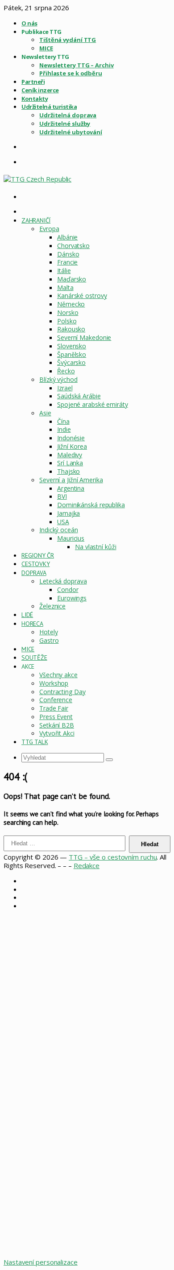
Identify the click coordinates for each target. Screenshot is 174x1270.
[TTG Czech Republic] (37, 178)
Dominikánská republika (91, 505)
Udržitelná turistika (49, 107)
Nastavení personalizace (41, 1262)
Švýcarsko (71, 362)
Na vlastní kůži (95, 546)
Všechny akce (58, 674)
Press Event (56, 716)
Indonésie (71, 438)
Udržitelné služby (64, 124)
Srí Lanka (70, 463)
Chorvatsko (73, 245)
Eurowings (72, 598)
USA (63, 521)
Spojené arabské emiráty (92, 404)
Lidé (27, 615)
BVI (62, 496)
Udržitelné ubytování (70, 132)
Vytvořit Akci (57, 733)
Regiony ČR (37, 555)
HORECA (32, 624)
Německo (71, 304)
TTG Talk (34, 742)
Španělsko (71, 354)
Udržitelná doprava (67, 115)
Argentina (70, 488)
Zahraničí (35, 220)
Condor (67, 589)
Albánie (67, 237)
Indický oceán (58, 529)
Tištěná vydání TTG (67, 40)
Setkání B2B (56, 725)
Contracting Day (62, 691)
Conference (55, 699)
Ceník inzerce (40, 90)
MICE (46, 48)
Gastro (48, 640)
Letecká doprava (63, 581)
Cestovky (35, 564)
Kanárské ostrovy (82, 295)
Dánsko (68, 254)
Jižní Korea (72, 446)
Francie (67, 262)
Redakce (86, 865)
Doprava (33, 573)
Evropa (49, 228)
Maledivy (69, 455)
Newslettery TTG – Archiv (76, 65)
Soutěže (34, 658)
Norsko (67, 312)
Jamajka (68, 513)
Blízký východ (58, 379)
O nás (29, 23)
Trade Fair (53, 708)
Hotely (48, 632)
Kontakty (34, 99)
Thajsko (68, 471)
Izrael (64, 388)
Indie (64, 429)
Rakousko (71, 329)
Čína (63, 421)
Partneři (33, 82)
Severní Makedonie (84, 337)
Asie (45, 413)
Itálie (63, 270)
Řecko (66, 371)
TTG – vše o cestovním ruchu (113, 856)
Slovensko (71, 346)
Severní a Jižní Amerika (71, 480)
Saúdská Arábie (79, 396)
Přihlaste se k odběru (70, 73)
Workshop (53, 683)
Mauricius (70, 538)
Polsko (66, 321)
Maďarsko (71, 279)
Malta (65, 287)
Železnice (52, 606)
